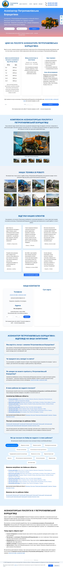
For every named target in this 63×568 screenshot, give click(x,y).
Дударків (40, 407)
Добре (50, 565)
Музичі (36, 410)
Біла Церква (23, 412)
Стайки (44, 408)
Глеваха (50, 410)
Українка (24, 408)
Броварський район (14, 403)
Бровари (21, 403)
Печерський (35, 423)
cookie (15, 564)
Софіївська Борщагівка (20, 400)
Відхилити (57, 565)
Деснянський (9, 423)
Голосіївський (22, 423)
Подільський (41, 423)
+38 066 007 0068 (52, 5)
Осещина (53, 402)
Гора (27, 407)
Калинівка (25, 410)
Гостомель (26, 399)
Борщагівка (41, 399)
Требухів (48, 403)
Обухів (20, 408)
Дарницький (24, 425)
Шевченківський (17, 425)
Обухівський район (13, 408)
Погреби (30, 403)
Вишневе (36, 399)
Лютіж (45, 402)
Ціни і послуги (23, 3)
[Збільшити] (18, 160)
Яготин (13, 416)
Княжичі (43, 403)
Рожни (18, 405)
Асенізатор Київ (14, 4)
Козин (28, 408)
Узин (28, 412)
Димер (49, 402)
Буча (23, 399)
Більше (40, 3)
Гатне (29, 410)
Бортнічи (34, 425)
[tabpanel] (31, 482)
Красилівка (38, 403)
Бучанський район (13, 399)
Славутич (50, 415)
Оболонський (29, 423)
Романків (40, 408)
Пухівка (34, 403)
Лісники (31, 408)
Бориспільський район (14, 407)
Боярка (20, 410)
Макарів (27, 400)
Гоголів (15, 405)
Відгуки (35, 3)
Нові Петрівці (29, 402)
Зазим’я (25, 403)
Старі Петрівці (35, 402)
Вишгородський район (14, 402)
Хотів (38, 425)
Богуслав (33, 415)
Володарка (36, 412)
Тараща (54, 415)
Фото (30, 3)
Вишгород (22, 402)
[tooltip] (61, 16)
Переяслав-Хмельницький (41, 415)
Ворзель (31, 399)
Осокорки (30, 425)
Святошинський (48, 423)
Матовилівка (41, 410)
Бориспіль (23, 407)
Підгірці (35, 408)
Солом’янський (9, 425)
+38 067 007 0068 (52, 3)
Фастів (45, 410)
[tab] (11, 445)
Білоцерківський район (14, 412)
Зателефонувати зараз (31, 274)
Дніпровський (16, 423)
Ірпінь (19, 399)
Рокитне (31, 412)
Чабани (32, 410)
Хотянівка (41, 402)
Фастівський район (13, 410)
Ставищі (41, 412)
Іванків (35, 407)
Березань (28, 415)
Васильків (8, 416)
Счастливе (30, 407)
